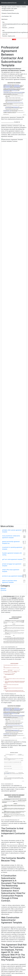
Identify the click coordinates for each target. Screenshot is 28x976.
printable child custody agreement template (12, 531)
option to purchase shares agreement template (9, 581)
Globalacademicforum (9, 3)
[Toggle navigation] (25, 2)
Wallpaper (3, 588)
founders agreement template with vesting (12, 554)
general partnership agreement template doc (11, 542)
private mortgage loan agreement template (11, 564)
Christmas (3, 590)
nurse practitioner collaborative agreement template (11, 536)
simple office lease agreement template (10, 570)
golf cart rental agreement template (12, 559)
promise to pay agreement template (12, 576)
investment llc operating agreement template (12, 548)
